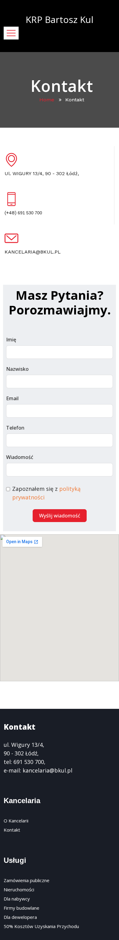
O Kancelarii (16, 821)
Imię (11, 339)
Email (12, 398)
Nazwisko (17, 369)
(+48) (23, 213)
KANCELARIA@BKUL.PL (33, 252)
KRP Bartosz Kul (59, 19)
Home (48, 100)
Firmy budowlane (21, 908)
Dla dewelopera (20, 917)
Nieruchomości (19, 889)
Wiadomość (19, 457)
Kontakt (12, 830)
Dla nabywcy (17, 899)
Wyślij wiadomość (59, 515)
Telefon (15, 427)
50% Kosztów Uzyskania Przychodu (41, 926)
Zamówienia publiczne (26, 880)
